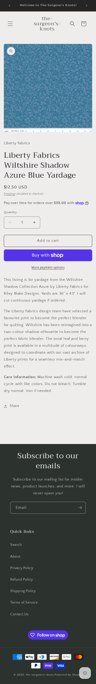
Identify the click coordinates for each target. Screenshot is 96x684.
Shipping (9, 194)
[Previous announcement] (9, 5)
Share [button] (14, 406)
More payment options (48, 267)
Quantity (10, 212)
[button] (10, 23)
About (15, 557)
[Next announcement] (86, 5)
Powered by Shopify (68, 674)
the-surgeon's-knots (40, 674)
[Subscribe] (80, 508)
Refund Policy (21, 580)
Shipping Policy (23, 591)
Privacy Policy (21, 568)
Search (16, 545)
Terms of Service (24, 603)
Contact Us (19, 614)
